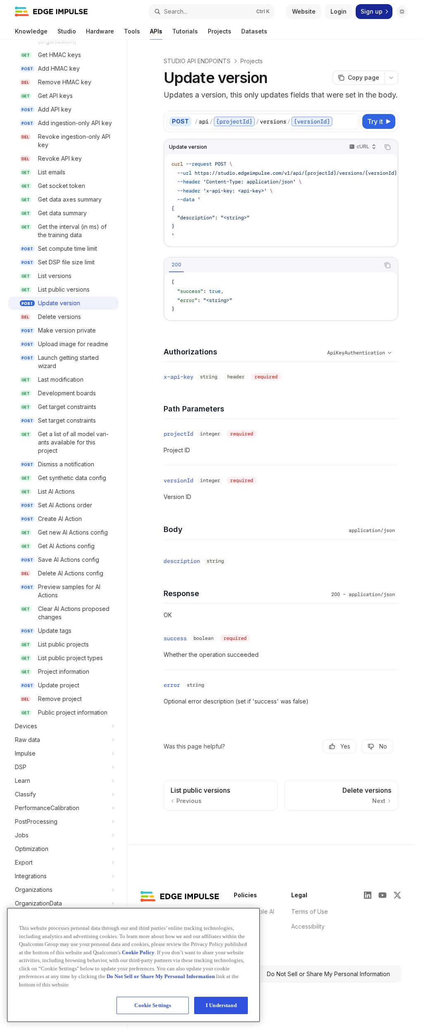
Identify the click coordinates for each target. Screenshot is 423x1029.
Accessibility (308, 926)
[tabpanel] (281, 295)
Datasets (254, 31)
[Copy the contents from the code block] (387, 147)
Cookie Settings (152, 1005)
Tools (132, 31)
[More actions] (391, 78)
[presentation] (67, 534)
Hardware (100, 31)
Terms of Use (309, 911)
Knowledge (31, 31)
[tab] (176, 265)
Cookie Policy (138, 952)
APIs (156, 31)
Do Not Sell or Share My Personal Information (328, 973)
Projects (219, 31)
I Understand (221, 1005)
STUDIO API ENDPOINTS (197, 60)
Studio (66, 31)
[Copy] (352, 121)
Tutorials (185, 31)
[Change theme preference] (402, 11)
